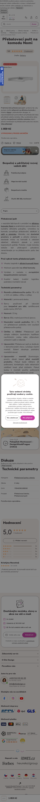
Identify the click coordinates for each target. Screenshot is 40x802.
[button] (20, 423)
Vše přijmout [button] (28, 418)
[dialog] (20, 401)
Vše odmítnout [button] (12, 418)
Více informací (27, 412)
